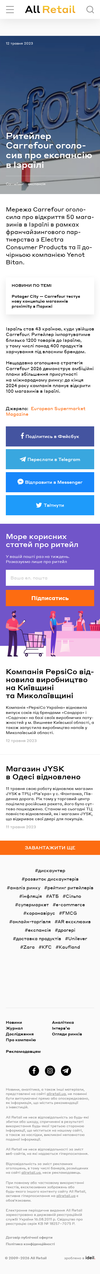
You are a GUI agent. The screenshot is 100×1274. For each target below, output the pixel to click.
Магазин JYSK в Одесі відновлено (43, 773)
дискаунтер (51, 870)
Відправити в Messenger (54, 482)
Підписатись (50, 597)
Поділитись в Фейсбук (52, 436)
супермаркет (33, 904)
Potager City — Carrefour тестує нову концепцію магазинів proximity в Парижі (46, 301)
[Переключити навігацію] (10, 9)
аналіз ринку (25, 887)
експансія (37, 183)
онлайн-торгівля (31, 921)
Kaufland (69, 947)
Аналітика (63, 1022)
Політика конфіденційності (30, 1244)
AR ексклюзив (74, 921)
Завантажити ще (50, 847)
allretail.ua (56, 1093)
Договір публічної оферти (29, 1237)
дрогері (66, 930)
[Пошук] (90, 9)
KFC (47, 947)
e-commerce (70, 904)
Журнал (14, 1028)
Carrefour (15, 183)
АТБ (54, 896)
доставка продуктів (38, 938)
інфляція (32, 896)
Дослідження (20, 1033)
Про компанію (21, 1039)
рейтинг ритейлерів (70, 887)
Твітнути (54, 505)
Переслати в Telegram (53, 459)
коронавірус (40, 913)
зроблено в (78, 1258)
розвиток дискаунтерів (52, 879)
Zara (29, 947)
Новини (14, 1022)
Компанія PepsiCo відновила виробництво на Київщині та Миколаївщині (50, 683)
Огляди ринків (67, 1033)
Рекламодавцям (23, 1051)
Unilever (77, 938)
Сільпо (73, 896)
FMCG (69, 913)
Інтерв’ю (61, 1028)
